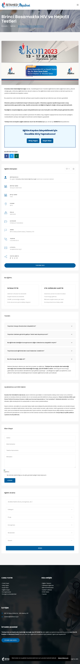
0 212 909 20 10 (14, 240)
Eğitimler (13, 26)
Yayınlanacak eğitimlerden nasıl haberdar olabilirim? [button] (25, 351)
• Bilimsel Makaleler (47, 588)
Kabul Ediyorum (63, 658)
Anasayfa (4, 26)
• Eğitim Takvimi (46, 583)
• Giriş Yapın (5, 585)
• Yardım (44, 594)
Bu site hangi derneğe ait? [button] (16, 359)
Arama (40, 548)
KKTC (11, 205)
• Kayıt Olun (4, 588)
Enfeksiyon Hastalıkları (16, 223)
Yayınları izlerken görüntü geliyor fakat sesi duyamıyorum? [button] (27, 334)
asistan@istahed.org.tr (11, 617)
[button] (40, 509)
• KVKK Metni (45, 592)
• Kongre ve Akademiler (8, 594)
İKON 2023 (13, 214)
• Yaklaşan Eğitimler (47, 585)
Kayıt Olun (47, 141)
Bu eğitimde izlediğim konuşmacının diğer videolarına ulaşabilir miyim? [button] (31, 342)
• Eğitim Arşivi (5, 590)
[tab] (40, 326)
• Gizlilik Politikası (46, 590)
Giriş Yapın (33, 141)
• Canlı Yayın (5, 583)
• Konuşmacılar (6, 592)
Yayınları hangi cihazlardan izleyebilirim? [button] (21, 326)
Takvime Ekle (40, 265)
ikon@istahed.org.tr (16, 249)
